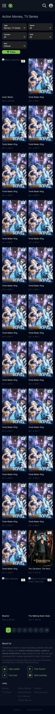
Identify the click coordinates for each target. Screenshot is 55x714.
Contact (37, 688)
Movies (5, 688)
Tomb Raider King (36, 97)
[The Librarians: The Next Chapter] (40, 548)
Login (51, 5)
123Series (6, 647)
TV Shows (6, 692)
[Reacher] (14, 595)
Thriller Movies (24, 700)
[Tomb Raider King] (40, 76)
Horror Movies (24, 692)
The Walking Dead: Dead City (41, 616)
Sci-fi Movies (24, 696)
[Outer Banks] (14, 76)
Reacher (5, 616)
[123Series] (10, 6)
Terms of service (41, 692)
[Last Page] (46, 630)
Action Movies (24, 688)
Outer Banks (7, 97)
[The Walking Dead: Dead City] (40, 595)
